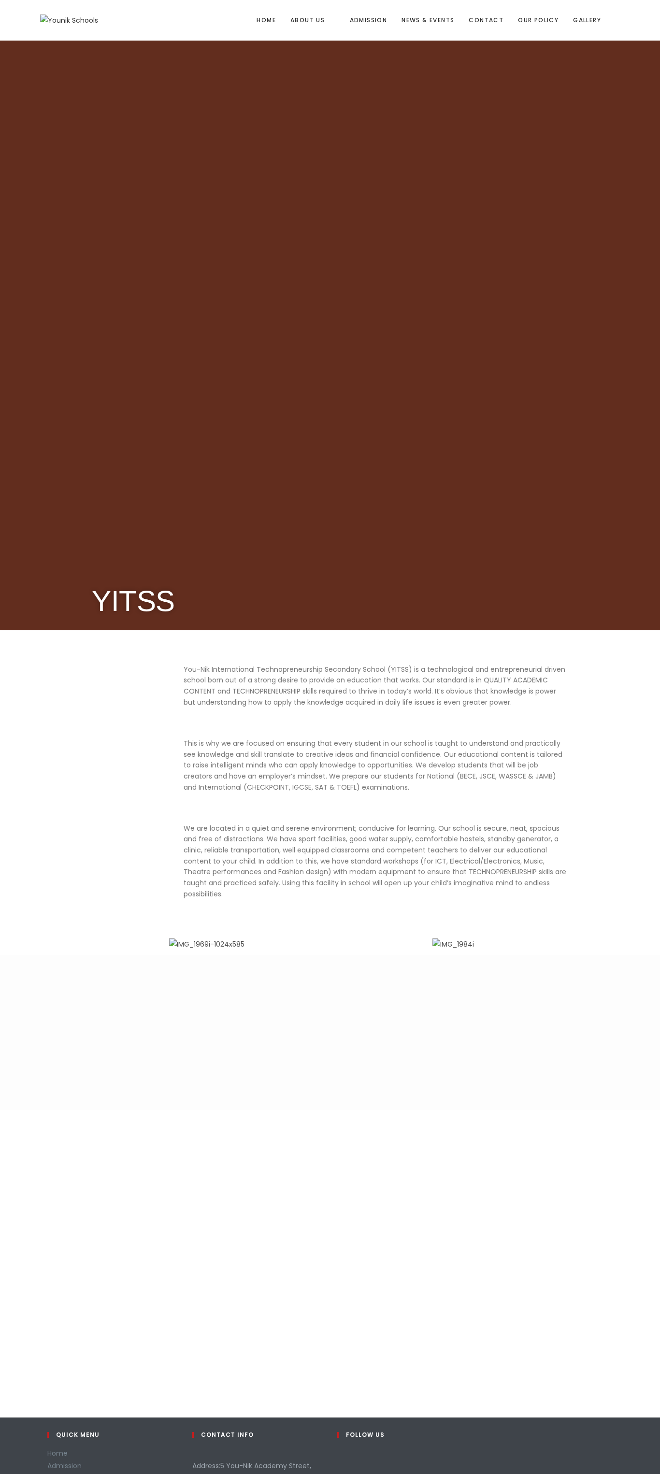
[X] (340, 1459)
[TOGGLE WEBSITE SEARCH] (617, 20)
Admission (64, 1466)
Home (57, 1453)
